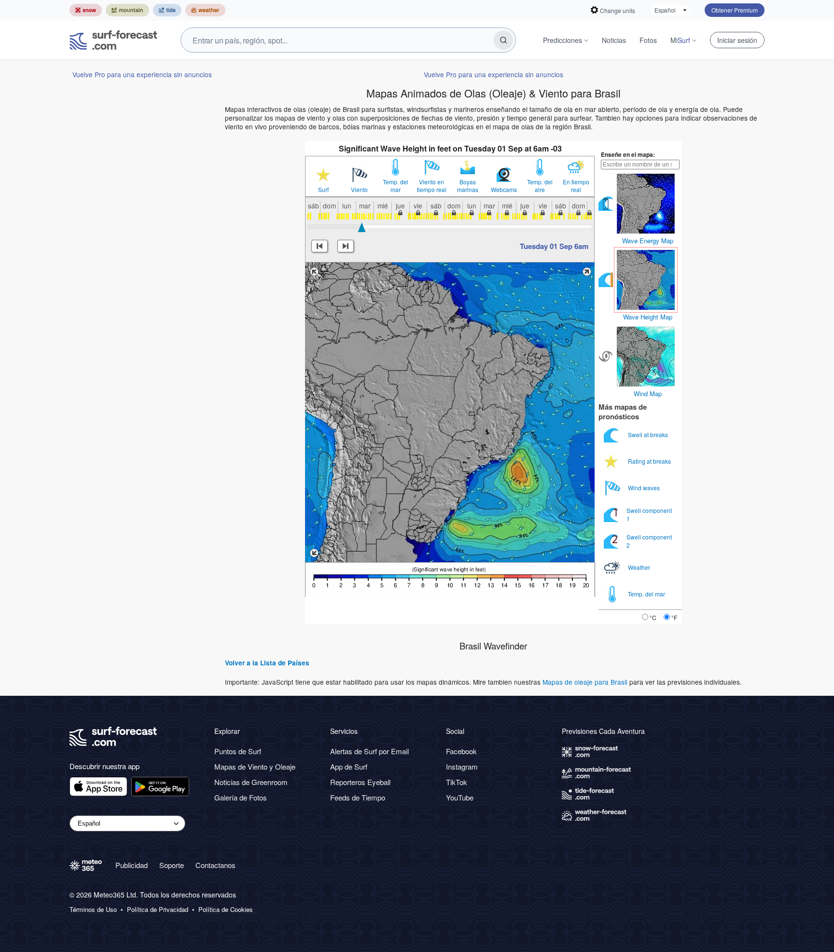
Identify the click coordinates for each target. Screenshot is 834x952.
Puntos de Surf (237, 751)
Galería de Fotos (240, 797)
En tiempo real (576, 185)
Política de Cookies (225, 909)
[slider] (362, 227)
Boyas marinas (467, 185)
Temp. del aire (540, 185)
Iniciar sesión (737, 40)
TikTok (456, 782)
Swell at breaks (648, 434)
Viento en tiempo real (431, 185)
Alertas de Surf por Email (369, 751)
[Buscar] (503, 40)
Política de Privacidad (157, 909)
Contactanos (215, 865)
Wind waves (644, 487)
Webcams (504, 189)
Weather (640, 567)
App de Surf (348, 766)
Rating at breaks (650, 461)
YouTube (459, 797)
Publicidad (131, 865)
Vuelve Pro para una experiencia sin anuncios (142, 74)
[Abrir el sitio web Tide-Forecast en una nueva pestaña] (167, 10)
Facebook (461, 751)
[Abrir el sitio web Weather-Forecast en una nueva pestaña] (205, 10)
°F (674, 617)
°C (653, 617)
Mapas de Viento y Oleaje (254, 766)
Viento (359, 189)
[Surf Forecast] (113, 40)
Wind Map (648, 393)
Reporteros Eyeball (360, 782)
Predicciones (562, 40)
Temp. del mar (395, 185)
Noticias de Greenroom (251, 782)
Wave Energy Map (647, 240)
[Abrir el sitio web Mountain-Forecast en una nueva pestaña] (127, 10)
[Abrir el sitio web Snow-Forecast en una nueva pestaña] (86, 10)
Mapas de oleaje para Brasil (584, 682)
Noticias (614, 40)
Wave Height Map (647, 316)
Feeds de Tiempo (357, 797)
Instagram (462, 766)
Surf (323, 189)
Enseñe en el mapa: (628, 154)
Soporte (171, 865)
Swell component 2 (649, 541)
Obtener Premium (734, 10)
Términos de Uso (93, 909)
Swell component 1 (649, 514)
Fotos (648, 40)
